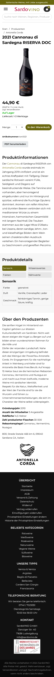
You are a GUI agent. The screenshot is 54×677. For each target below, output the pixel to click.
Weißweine (27, 537)
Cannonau (13, 163)
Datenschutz (27, 501)
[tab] (14, 268)
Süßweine (27, 552)
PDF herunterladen (15, 144)
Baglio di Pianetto (27, 576)
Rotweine (27, 533)
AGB (27, 493)
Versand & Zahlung (27, 497)
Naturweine (27, 545)
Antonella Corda (14, 32)
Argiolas (27, 573)
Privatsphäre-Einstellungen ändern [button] (27, 516)
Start (5, 29)
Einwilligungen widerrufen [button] (27, 512)
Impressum (27, 490)
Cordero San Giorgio (27, 584)
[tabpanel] (27, 292)
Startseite (27, 486)
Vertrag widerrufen (27, 509)
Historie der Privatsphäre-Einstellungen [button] (27, 520)
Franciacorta (27, 588)
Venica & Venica (27, 569)
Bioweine (27, 556)
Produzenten (18, 29)
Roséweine (27, 541)
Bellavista (27, 580)
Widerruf (27, 505)
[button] (46, 51)
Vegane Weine (27, 548)
